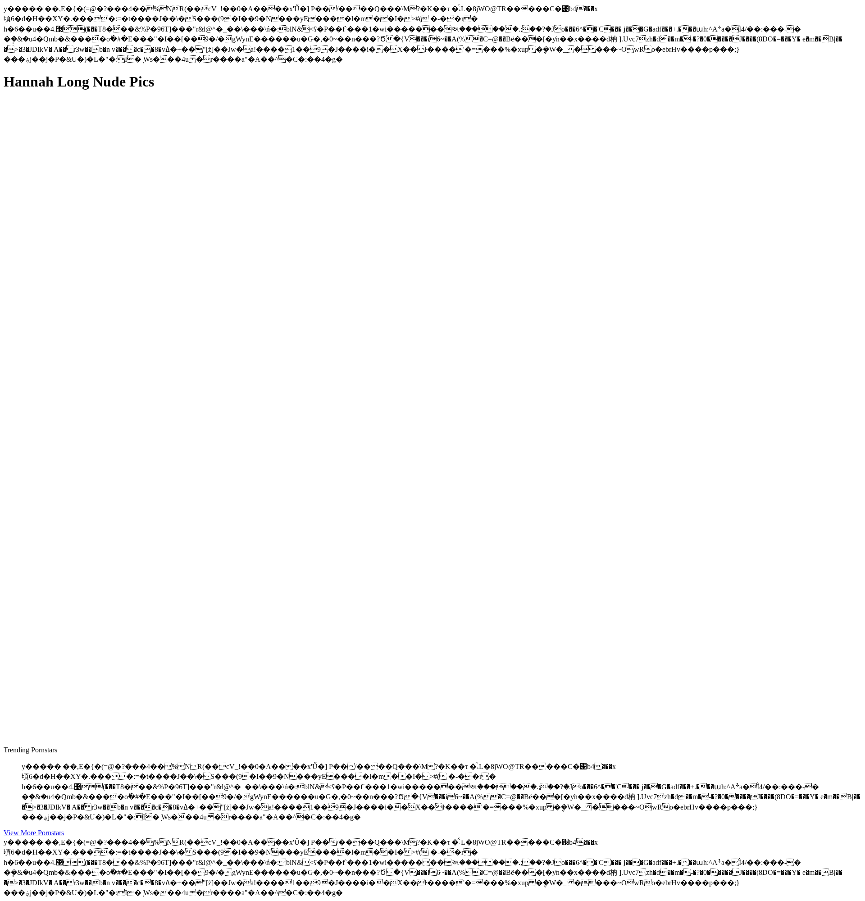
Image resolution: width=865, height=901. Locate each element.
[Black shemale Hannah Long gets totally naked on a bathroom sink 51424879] (89, 701)
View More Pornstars (34, 833)
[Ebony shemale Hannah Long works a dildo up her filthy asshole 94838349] (89, 297)
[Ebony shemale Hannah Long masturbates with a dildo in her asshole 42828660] (89, 499)
